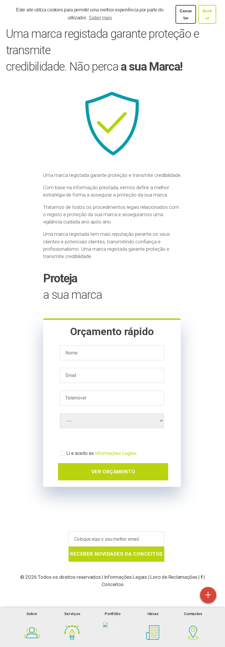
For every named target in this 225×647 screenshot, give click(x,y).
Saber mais (100, 17)
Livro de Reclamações (173, 577)
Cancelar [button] (186, 14)
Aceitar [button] (207, 14)
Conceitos (113, 584)
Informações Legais (115, 452)
